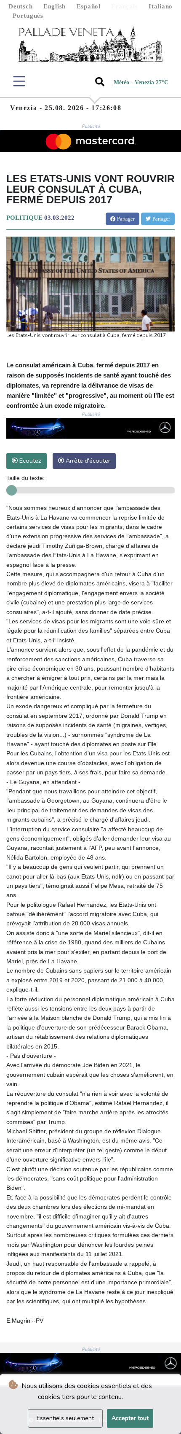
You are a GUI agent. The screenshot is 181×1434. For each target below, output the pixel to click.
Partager (125, 219)
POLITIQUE (24, 217)
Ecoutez (29, 460)
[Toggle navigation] (19, 81)
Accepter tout (130, 1418)
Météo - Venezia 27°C (141, 82)
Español (89, 6)
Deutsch (20, 6)
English (54, 6)
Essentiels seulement (65, 1418)
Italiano (161, 6)
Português (28, 15)
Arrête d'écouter (87, 460)
